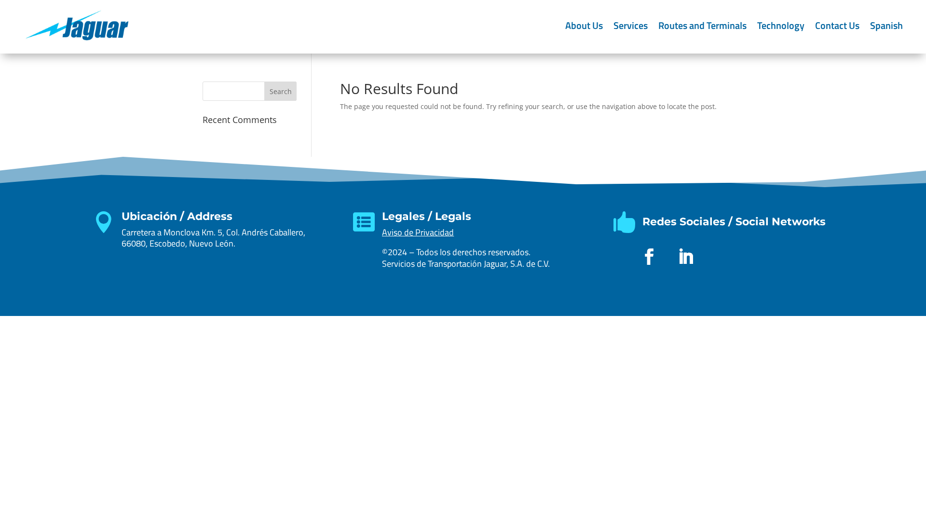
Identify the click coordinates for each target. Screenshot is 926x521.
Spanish (886, 25)
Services (630, 25)
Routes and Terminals (702, 25)
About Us (584, 25)
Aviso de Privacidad (418, 232)
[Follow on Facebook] (649, 256)
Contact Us (837, 25)
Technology (780, 25)
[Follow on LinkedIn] (685, 256)
